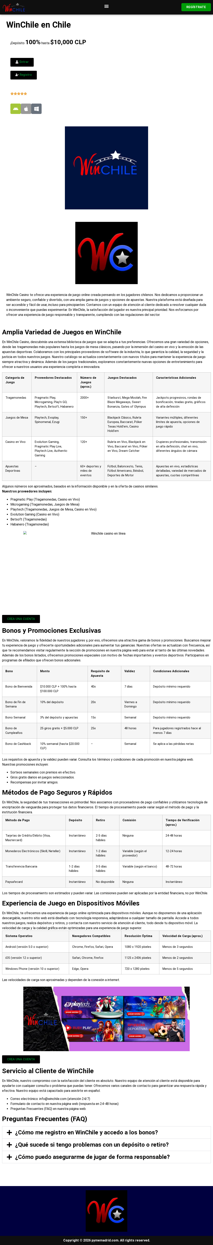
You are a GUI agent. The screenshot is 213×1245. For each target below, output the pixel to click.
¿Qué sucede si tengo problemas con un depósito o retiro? (92, 1144)
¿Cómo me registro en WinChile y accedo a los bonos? (86, 1132)
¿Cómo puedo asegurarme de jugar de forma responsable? (92, 1156)
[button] (106, 6)
